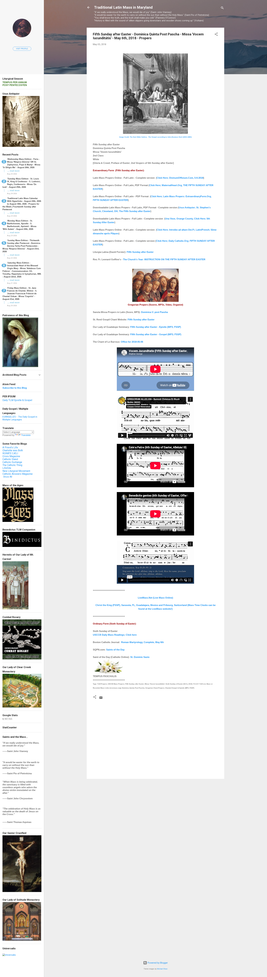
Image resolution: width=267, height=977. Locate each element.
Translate (26, 435)
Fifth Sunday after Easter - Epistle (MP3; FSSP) (155, 327)
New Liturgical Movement (16, 470)
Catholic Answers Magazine (17, 473)
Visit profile (22, 49)
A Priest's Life (10, 447)
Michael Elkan (162, 969)
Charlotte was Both (12, 450)
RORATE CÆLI (10, 453)
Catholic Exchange (12, 462)
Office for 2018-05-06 (132, 341)
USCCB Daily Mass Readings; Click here (115, 634)
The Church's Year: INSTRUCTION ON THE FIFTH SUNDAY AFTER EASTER (164, 259)
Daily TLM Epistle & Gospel (17, 400)
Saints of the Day (115, 649)
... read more (13, 171)
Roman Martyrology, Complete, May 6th (142, 642)
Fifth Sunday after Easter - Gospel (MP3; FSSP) (155, 334)
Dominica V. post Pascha (154, 312)
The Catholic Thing (12, 465)
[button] (216, 34)
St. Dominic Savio (139, 657)
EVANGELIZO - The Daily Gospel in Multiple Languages (19, 418)
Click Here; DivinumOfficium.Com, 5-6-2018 (180, 177)
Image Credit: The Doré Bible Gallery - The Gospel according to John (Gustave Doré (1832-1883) (155, 137)
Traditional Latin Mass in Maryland (123, 7)
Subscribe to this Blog (14, 388)
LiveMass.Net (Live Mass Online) (155, 597)
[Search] (222, 8)
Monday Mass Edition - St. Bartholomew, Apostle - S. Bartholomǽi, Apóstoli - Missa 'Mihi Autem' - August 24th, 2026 (19, 225)
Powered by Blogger (157, 962)
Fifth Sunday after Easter (140, 252)
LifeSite (6, 468)
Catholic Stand (10, 459)
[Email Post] (101, 698)
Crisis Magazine (11, 456)
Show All (7, 476)
